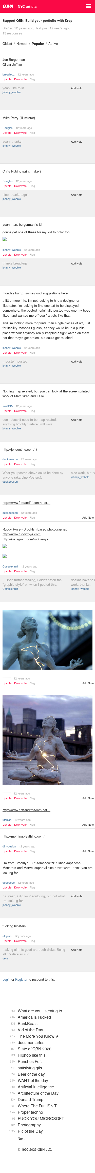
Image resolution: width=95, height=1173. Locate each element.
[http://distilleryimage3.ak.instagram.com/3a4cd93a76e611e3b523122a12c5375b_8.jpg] (47, 546)
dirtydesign (9, 846)
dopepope (9, 882)
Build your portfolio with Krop (48, 20)
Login (6, 979)
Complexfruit (10, 566)
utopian (7, 820)
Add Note (76, 88)
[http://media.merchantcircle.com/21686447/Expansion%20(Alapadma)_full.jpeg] (47, 640)
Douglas (8, 128)
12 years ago (26, 74)
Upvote (7, 79)
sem (5, 958)
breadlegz (9, 74)
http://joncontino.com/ (18, 449)
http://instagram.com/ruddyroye (25, 539)
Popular (38, 43)
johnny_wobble (12, 92)
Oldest (7, 43)
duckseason (10, 459)
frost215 (8, 406)
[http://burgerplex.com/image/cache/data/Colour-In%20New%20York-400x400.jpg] (47, 239)
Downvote (20, 79)
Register (21, 979)
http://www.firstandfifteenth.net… (26, 502)
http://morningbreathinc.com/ (24, 836)
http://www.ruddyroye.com (22, 534)
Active (53, 43)
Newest (21, 43)
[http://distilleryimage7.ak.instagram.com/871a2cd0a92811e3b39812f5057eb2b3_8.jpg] (47, 556)
